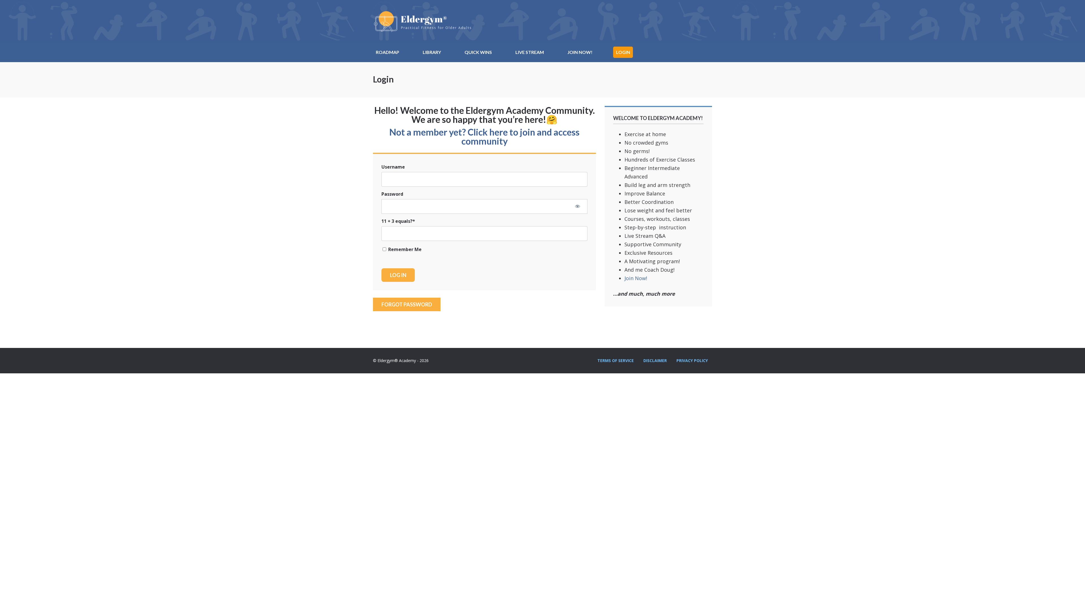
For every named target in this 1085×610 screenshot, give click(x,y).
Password (392, 194)
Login (623, 52)
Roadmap (387, 52)
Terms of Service (615, 360)
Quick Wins (478, 52)
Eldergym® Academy (422, 21)
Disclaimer (655, 360)
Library (432, 52)
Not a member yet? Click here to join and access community (484, 137)
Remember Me (404, 249)
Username (393, 167)
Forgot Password (406, 304)
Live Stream (529, 52)
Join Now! (580, 52)
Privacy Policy (692, 360)
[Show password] (577, 206)
